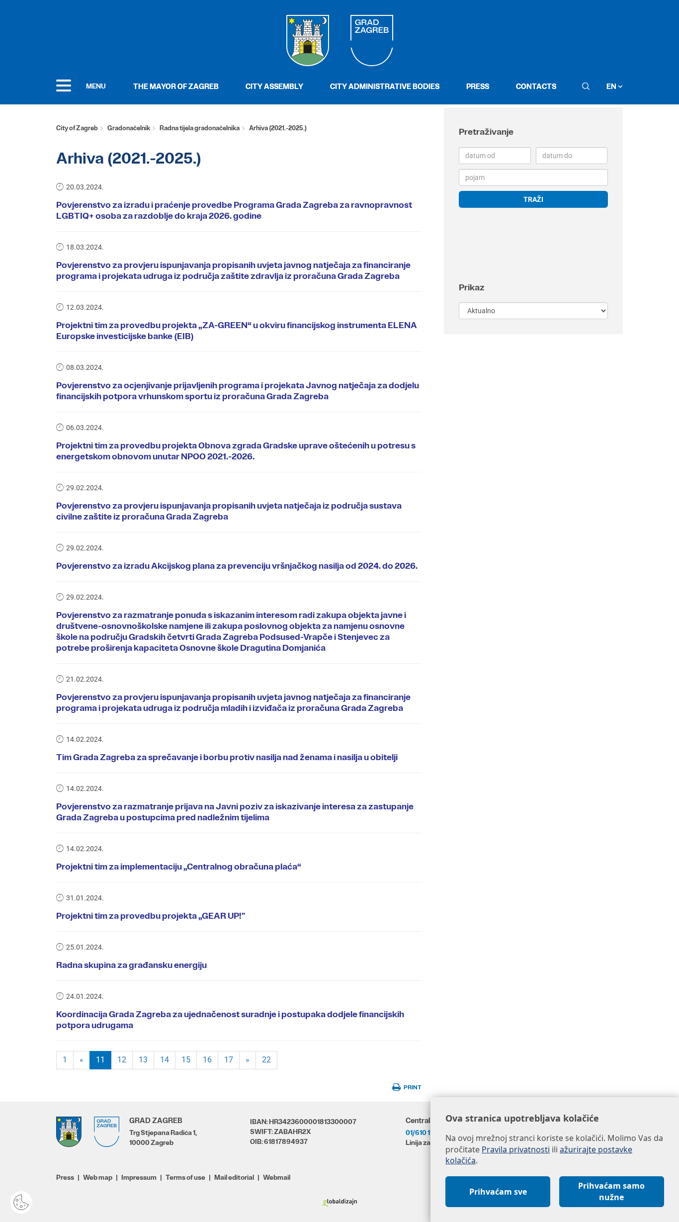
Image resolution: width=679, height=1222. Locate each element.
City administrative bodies (384, 86)
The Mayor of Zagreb (176, 86)
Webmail (276, 1177)
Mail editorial (234, 1177)
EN (612, 86)
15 (185, 1059)
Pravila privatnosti (516, 1149)
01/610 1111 (421, 1132)
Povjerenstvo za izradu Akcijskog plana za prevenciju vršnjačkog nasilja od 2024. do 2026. (237, 566)
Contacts (536, 86)
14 (164, 1059)
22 (266, 1059)
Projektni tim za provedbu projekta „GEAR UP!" (150, 916)
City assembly (274, 86)
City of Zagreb (77, 128)
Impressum (139, 1177)
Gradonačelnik (128, 128)
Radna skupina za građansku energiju (131, 965)
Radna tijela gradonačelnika (200, 128)
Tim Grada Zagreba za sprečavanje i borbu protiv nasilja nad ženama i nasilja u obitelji (227, 757)
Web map (97, 1177)
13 (143, 1059)
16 (207, 1059)
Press (477, 86)
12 (121, 1059)
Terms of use (185, 1177)
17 (228, 1059)
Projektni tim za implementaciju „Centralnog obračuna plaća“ (178, 867)
